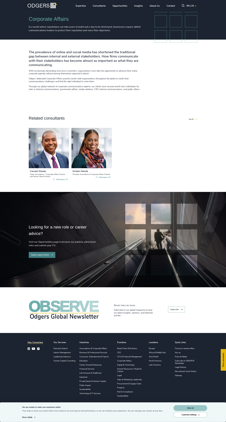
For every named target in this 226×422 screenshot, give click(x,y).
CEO (119, 353)
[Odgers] (42, 6)
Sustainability (85, 389)
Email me (37, 151)
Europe (152, 348)
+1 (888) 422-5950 (42, 148)
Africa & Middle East (157, 353)
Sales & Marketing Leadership (129, 380)
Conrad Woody (38, 171)
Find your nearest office (184, 348)
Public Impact (85, 385)
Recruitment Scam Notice (185, 371)
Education (83, 361)
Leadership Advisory (62, 357)
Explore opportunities (40, 255)
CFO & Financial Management (129, 357)
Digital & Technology (125, 365)
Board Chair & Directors (127, 348)
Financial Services (86, 369)
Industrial (83, 377)
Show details (27, 417)
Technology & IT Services (90, 393)
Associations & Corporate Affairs (93, 348)
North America (155, 361)
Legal (119, 375)
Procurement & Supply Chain (129, 384)
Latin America (155, 365)
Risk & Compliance (125, 392)
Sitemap (178, 375)
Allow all (190, 408)
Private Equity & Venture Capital (92, 381)
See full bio (58, 162)
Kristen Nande (80, 171)
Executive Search (61, 348)
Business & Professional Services (93, 353)
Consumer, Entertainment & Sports (94, 357)
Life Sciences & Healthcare (90, 373)
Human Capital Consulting (64, 361)
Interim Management (62, 353)
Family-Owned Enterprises (90, 365)
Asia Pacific (154, 357)
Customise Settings (189, 415)
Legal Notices (180, 367)
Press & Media (181, 357)
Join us (178, 353)
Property (120, 388)
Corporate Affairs (124, 361)
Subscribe (174, 309)
